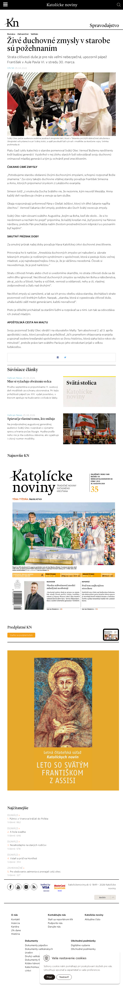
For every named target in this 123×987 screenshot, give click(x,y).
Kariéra (15, 926)
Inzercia (15, 923)
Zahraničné (15, 868)
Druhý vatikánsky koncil (38, 956)
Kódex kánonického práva (39, 963)
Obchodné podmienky (83, 949)
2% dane (16, 930)
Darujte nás (54, 926)
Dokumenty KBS (33, 960)
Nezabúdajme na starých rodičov (28, 845)
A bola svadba (18, 832)
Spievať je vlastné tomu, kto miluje (31, 419)
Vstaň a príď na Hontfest (23, 858)
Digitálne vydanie (80, 945)
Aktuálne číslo (92, 919)
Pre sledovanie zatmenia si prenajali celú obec (35, 871)
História (15, 934)
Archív (102, 897)
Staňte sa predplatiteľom (21, 635)
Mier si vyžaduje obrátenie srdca (29, 381)
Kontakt (15, 919)
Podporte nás (55, 923)
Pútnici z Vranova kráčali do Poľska (29, 818)
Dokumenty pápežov (36, 945)
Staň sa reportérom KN (60, 919)
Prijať (49, 977)
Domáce (12, 815)
